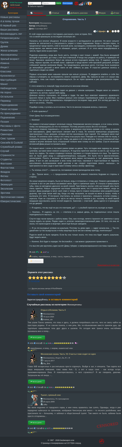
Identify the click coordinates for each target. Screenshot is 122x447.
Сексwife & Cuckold (11, 142)
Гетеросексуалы (9, 38)
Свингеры (6, 134)
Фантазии (6, 163)
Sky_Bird (46, 363)
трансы (67, 256)
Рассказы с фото (10, 125)
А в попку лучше (9, 21)
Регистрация (67, 3)
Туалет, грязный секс (51, 395)
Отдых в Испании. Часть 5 (53, 310)
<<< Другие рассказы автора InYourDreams (45, 288)
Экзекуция (6, 184)
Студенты (6, 159)
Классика (5, 71)
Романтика (6, 130)
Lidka (45, 404)
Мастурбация (8, 79)
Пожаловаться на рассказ (108, 265)
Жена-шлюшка (9, 50)
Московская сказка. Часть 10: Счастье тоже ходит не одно (68, 354)
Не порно (5, 92)
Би (63, 357)
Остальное (6, 96)
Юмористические (10, 201)
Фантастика (7, 167)
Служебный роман (11, 146)
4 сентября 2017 (41, 28)
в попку (46, 348)
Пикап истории (9, 109)
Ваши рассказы (9, 29)
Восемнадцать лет (11, 33)
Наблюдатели (8, 88)
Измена (4, 63)
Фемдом (5, 171)
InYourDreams (41, 25)
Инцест (4, 67)
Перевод (5, 100)
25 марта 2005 (49, 401)
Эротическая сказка (12, 197)
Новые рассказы (10, 17)
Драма (4, 46)
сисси (60, 256)
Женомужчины (9, 54)
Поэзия (4, 121)
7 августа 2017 (49, 360)
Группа (4, 42)
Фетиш (4, 176)
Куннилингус (7, 75)
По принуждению (10, 113)
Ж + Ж (67, 357)
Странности (7, 155)
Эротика (5, 192)
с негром (53, 348)
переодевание (44, 256)
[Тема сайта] (95, 32)
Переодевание (9, 105)
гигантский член (66, 348)
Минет (4, 84)
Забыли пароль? (36, 6)
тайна (34, 256)
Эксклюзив (6, 188)
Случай (4, 151)
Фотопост (6, 180)
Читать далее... (37, 337)
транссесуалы (77, 256)
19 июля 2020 (48, 316)
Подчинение (7, 117)
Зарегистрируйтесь (37, 299)
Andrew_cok (48, 319)
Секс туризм (7, 138)
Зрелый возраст (9, 58)
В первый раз (8, 25)
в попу (53, 256)
